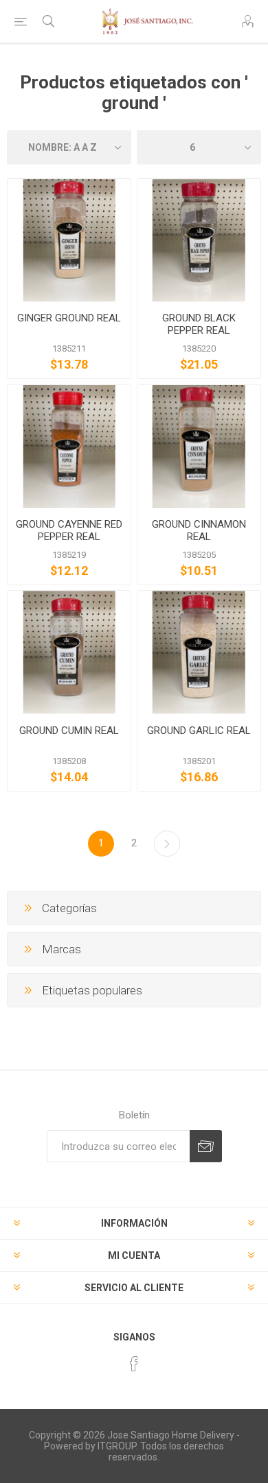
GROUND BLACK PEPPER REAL (199, 324)
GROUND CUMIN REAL (69, 730)
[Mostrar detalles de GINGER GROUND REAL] (69, 240)
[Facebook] (134, 1364)
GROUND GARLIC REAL (199, 730)
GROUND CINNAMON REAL (199, 530)
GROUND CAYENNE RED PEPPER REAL (69, 530)
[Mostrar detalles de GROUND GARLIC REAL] (198, 652)
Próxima (167, 844)
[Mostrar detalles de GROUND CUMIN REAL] (69, 652)
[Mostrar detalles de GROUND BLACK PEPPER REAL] (198, 240)
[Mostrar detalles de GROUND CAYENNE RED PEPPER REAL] (69, 446)
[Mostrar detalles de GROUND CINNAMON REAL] (198, 446)
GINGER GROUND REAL (69, 318)
